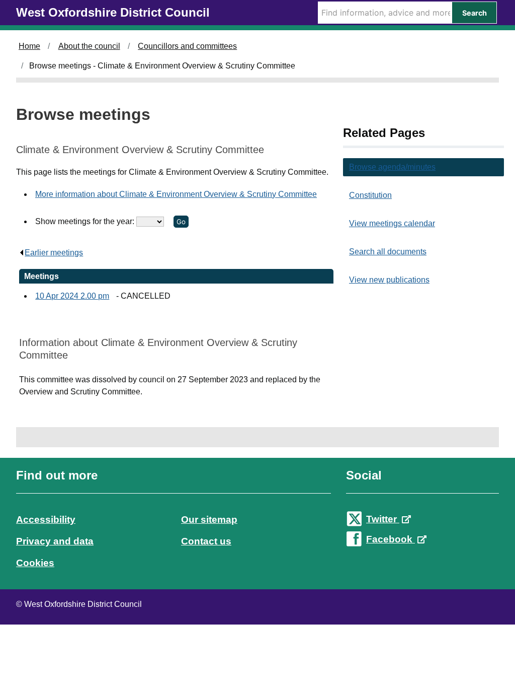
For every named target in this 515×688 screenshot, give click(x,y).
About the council (89, 46)
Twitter (382, 519)
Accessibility (45, 519)
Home (29, 46)
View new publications (389, 280)
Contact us (206, 541)
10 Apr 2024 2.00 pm (72, 296)
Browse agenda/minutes (392, 167)
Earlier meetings (54, 252)
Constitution (370, 195)
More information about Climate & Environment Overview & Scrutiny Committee (176, 194)
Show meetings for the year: (85, 221)
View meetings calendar (392, 223)
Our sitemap (209, 519)
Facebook (390, 539)
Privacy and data (55, 541)
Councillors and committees (187, 46)
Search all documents (387, 251)
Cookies (35, 563)
